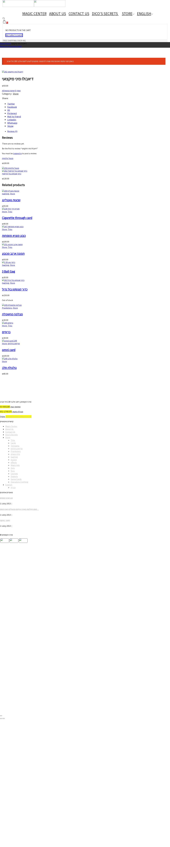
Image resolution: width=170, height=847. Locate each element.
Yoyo (13, 470)
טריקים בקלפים (14, 343)
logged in (17, 153)
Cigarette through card (17, 218)
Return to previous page (11, 46)
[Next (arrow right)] (4, 718)
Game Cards (16, 479)
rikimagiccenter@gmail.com (18, 416)
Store (127, 13)
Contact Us (79, 13)
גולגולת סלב (9, 367)
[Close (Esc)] (1, 715)
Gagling (5, 193)
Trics (10, 211)
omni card (8, 350)
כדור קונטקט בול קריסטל (11, 173)
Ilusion (14, 459)
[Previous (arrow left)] (1, 718)
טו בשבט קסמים (6, 498)
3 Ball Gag (8, 271)
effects (14, 462)
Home (2, 43)
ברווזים (6, 332)
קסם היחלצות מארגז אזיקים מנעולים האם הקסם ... (19, 509)
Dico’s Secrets (105, 13)
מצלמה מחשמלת (12, 314)
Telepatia (15, 445)
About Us (57, 13)
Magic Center (34, 13)
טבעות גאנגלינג (11, 200)
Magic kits (15, 465)
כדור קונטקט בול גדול (14, 289)
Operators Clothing (19, 482)
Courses (14, 473)
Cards (13, 443)
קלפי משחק (15, 454)
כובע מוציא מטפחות (14, 235)
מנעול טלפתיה (7, 158)
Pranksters (7, 308)
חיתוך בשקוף (5, 520)
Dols (13, 468)
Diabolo (14, 476)
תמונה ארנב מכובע (13, 253)
